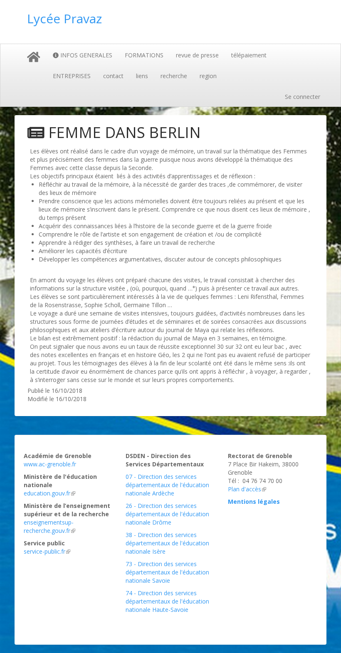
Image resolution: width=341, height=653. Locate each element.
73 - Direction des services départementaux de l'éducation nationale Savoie (167, 572)
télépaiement (249, 55)
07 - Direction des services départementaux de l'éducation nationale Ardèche (167, 485)
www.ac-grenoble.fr (50, 464)
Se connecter (302, 97)
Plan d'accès (244, 489)
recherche (174, 76)
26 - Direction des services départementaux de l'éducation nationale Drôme (167, 514)
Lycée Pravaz (64, 18)
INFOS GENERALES (85, 55)
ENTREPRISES (72, 76)
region (208, 76)
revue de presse (197, 55)
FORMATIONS (144, 55)
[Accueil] (114, 27)
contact (113, 76)
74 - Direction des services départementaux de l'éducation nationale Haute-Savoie (167, 601)
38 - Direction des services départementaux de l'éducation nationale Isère (167, 543)
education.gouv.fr (47, 493)
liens (142, 76)
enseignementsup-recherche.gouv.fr (49, 526)
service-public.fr (44, 551)
